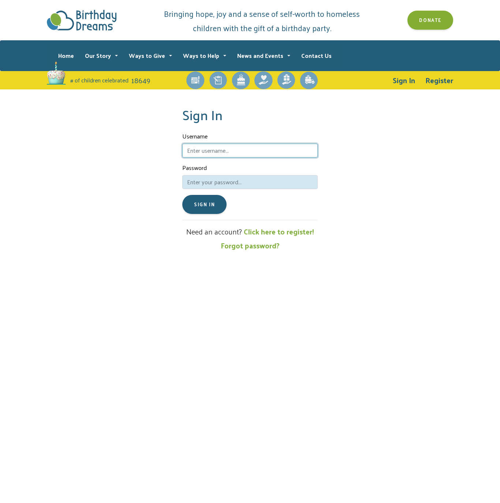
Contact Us (316, 55)
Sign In (404, 80)
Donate (430, 20)
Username (195, 136)
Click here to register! (279, 231)
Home (66, 55)
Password (194, 167)
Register (439, 80)
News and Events (261, 55)
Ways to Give (148, 55)
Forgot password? (250, 245)
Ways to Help (202, 55)
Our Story (98, 55)
